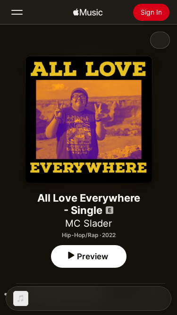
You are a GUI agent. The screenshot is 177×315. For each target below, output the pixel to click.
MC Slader (88, 223)
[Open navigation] (17, 12)
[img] (87, 12)
